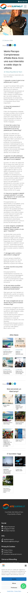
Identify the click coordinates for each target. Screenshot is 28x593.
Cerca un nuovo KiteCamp (10, 562)
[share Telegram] (15, 45)
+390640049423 (8, 539)
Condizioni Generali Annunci (12, 554)
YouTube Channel (9, 531)
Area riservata (23, 1)
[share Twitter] (10, 45)
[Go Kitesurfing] (14, 6)
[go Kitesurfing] (14, 509)
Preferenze (14, 587)
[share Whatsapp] (12, 45)
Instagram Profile (9, 528)
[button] (25, 565)
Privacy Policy (17, 591)
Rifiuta (14, 583)
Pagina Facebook (9, 526)
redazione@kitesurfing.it (11, 541)
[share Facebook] (8, 45)
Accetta (14, 579)
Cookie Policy (10, 591)
